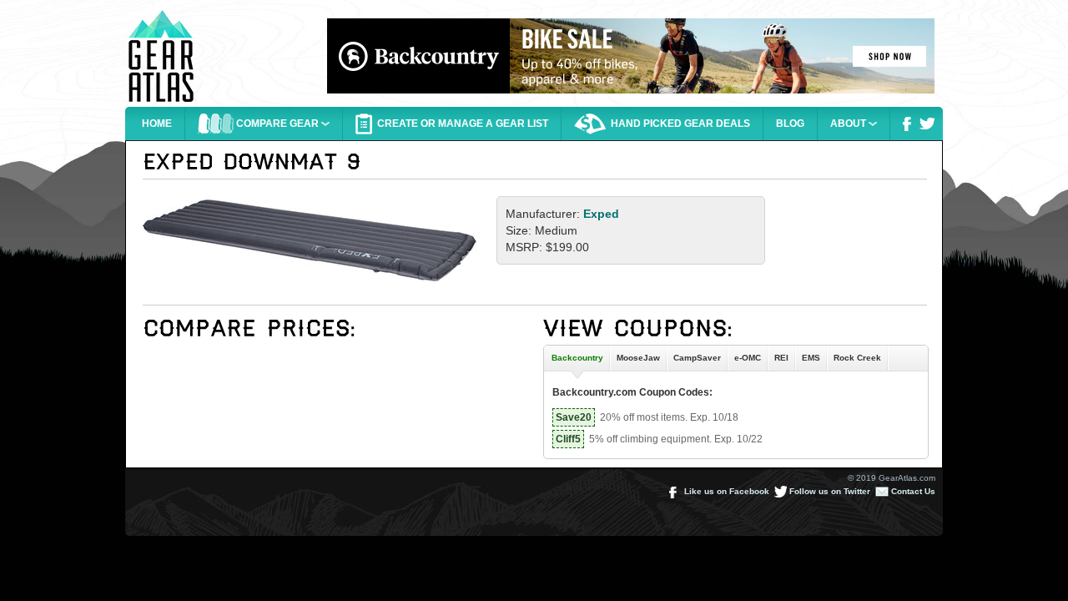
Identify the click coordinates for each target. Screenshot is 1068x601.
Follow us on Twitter (828, 491)
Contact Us (912, 491)
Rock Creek (857, 357)
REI (781, 357)
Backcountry (575, 357)
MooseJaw (638, 357)
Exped (601, 213)
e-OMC (747, 357)
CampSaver (697, 357)
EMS (811, 357)
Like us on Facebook (725, 491)
